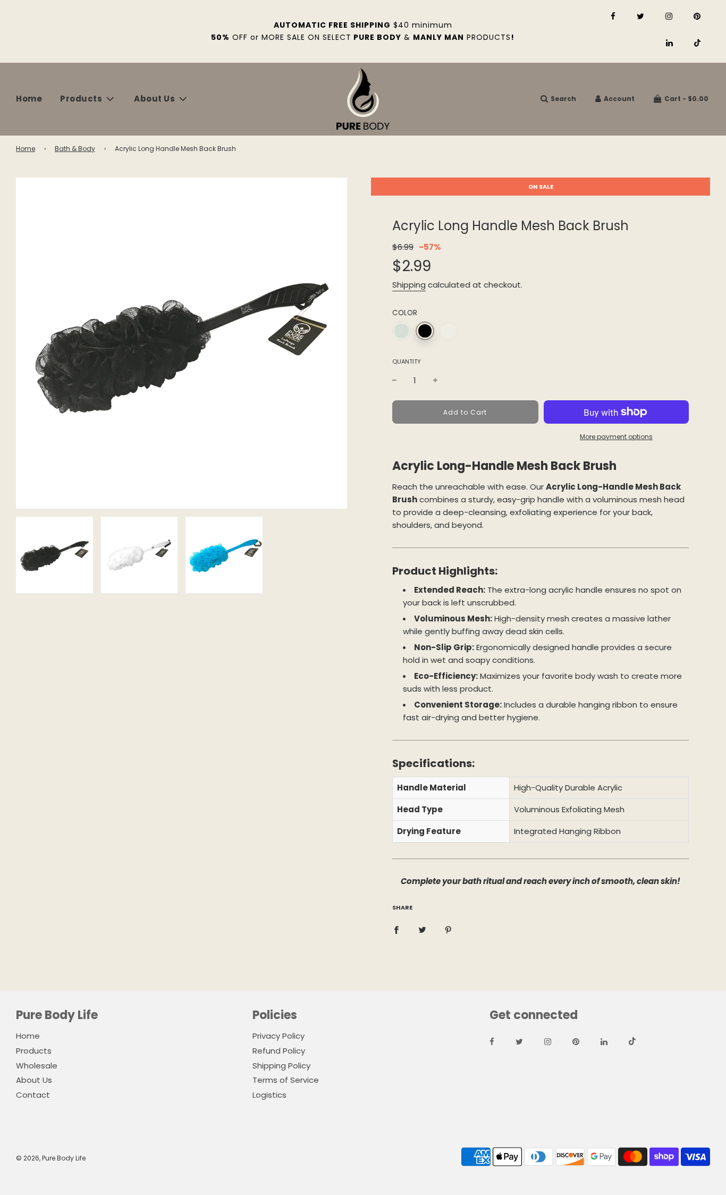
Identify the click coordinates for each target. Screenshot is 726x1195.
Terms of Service (285, 1079)
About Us (34, 1079)
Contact (33, 1094)
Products (34, 1050)
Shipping (409, 284)
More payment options (616, 436)
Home (29, 98)
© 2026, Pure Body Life (51, 1158)
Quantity (406, 361)
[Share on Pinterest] (448, 929)
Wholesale (36, 1065)
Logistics (269, 1094)
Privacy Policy (278, 1035)
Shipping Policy (281, 1065)
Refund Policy (278, 1050)
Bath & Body (75, 148)
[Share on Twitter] (422, 929)
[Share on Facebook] (396, 929)
